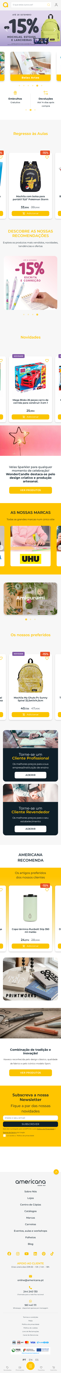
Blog (30, 1244)
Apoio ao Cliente (30, 1263)
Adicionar (33, 213)
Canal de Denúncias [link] (30, 1335)
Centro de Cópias (30, 1204)
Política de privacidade (25, 1136)
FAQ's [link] (30, 1321)
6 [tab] (41, 85)
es (36, 1359)
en (30, 1359)
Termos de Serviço (10, 1132)
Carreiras (30, 1224)
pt (24, 1359)
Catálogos (30, 1211)
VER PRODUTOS (30, 490)
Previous (6, 28)
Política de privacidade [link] (30, 1324)
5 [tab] (37, 85)
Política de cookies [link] (31, 1328)
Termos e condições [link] (30, 1317)
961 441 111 (30, 1305)
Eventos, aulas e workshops (30, 1230)
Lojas (30, 1198)
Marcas (30, 1217)
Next (54, 28)
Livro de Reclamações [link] (30, 1331)
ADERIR (30, 775)
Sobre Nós (30, 1191)
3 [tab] (28, 85)
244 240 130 (30, 1291)
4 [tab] (32, 85)
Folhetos (30, 1237)
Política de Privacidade (45, 1129)
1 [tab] (19, 85)
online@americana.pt (30, 1280)
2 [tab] (23, 85)
